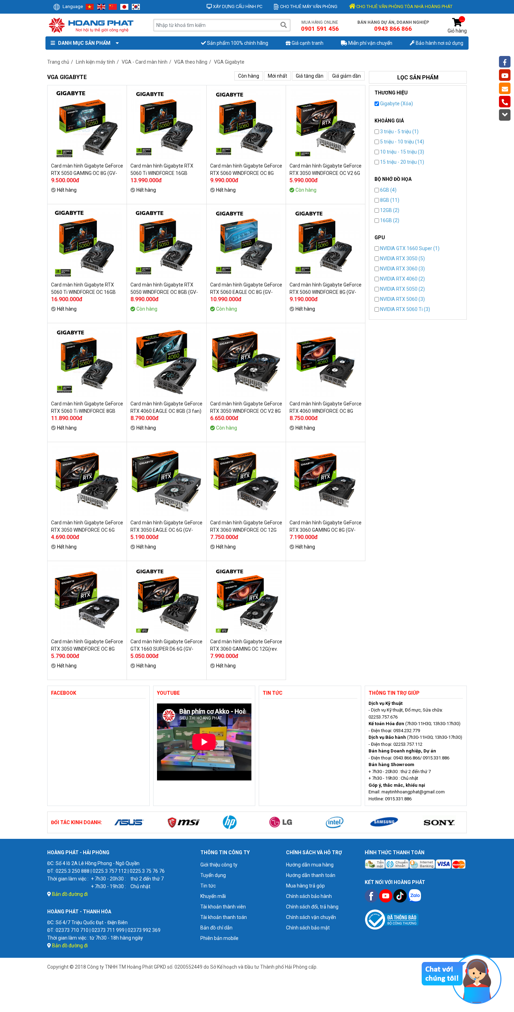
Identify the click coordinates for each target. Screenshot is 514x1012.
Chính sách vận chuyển (311, 917)
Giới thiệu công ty (218, 865)
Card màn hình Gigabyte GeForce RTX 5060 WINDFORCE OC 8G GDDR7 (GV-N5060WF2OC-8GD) (246, 169)
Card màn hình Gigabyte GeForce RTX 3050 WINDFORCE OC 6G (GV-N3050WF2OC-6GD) (87, 526)
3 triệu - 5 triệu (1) (399, 131)
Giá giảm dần (346, 76)
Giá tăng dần (309, 76)
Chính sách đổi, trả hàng (312, 907)
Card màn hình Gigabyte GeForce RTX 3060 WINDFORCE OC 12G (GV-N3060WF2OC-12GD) (246, 526)
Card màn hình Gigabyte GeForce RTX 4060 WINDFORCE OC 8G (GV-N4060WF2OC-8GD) (326, 407)
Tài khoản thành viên (223, 907)
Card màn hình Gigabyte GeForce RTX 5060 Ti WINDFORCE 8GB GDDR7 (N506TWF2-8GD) (87, 407)
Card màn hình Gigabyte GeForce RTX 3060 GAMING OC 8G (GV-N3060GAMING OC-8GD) (326, 526)
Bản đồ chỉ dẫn (216, 927)
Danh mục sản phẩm (83, 43)
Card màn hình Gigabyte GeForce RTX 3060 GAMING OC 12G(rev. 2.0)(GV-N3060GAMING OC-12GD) (246, 645)
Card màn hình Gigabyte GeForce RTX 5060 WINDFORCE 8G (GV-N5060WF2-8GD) (326, 288)
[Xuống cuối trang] (505, 115)
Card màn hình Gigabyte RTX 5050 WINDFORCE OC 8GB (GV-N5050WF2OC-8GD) (164, 288)
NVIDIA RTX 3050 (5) (402, 258)
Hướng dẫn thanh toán (310, 875)
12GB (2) (389, 210)
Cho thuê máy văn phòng (308, 6)
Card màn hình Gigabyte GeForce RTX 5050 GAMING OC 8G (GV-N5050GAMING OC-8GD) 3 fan (87, 169)
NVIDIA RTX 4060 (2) (402, 279)
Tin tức (208, 886)
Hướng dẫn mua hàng (310, 865)
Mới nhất (277, 76)
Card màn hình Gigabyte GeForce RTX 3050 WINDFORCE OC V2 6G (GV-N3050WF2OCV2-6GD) (326, 169)
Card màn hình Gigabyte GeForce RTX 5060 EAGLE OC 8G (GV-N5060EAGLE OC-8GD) (246, 288)
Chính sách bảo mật (308, 927)
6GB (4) (388, 190)
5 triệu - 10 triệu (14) (401, 141)
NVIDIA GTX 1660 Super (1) (409, 248)
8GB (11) (389, 200)
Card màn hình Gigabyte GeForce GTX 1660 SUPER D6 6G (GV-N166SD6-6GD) (166, 645)
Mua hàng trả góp (305, 886)
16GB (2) (389, 220)
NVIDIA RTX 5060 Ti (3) (404, 309)
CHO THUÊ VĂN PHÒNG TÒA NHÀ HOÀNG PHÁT (403, 6)
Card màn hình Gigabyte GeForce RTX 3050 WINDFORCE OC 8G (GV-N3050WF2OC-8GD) (87, 645)
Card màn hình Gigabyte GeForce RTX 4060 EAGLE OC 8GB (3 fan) (166, 407)
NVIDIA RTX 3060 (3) (402, 268)
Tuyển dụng (213, 875)
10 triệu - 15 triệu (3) (401, 152)
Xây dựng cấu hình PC (237, 6)
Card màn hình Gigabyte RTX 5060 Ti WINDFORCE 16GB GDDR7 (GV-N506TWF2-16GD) (163, 169)
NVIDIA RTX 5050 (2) (402, 289)
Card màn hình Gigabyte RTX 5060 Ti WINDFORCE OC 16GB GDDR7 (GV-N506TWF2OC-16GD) (83, 288)
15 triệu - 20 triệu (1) (401, 162)
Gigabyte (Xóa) (396, 103)
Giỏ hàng (457, 26)
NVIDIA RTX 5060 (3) (402, 299)
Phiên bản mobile (219, 938)
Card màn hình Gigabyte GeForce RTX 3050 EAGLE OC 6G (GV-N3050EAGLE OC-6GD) (166, 526)
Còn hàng (248, 76)
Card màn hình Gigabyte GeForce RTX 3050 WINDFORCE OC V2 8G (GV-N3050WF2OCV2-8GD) (246, 407)
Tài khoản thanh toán (223, 917)
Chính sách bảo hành (309, 896)
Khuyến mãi (213, 896)
